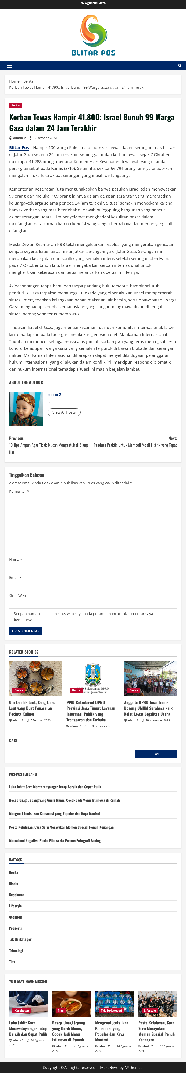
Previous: (48, 445)
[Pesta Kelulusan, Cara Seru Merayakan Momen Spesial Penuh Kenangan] (157, 1003)
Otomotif (15, 917)
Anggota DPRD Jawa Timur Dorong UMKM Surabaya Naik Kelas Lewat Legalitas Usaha (148, 708)
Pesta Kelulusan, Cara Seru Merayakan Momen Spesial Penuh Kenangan (61, 827)
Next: (135, 441)
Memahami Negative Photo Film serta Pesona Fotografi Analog (55, 840)
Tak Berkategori (20, 939)
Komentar (19, 491)
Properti (15, 928)
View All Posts (64, 412)
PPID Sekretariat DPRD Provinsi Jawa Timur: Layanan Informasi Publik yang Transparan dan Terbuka (90, 711)
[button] (9, 65)
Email (15, 577)
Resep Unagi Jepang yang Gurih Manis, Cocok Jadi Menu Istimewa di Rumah (64, 800)
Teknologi (16, 950)
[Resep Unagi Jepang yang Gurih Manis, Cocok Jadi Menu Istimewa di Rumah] (71, 1003)
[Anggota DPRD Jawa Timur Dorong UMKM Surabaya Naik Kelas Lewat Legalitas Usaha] (150, 678)
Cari (13, 740)
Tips (12, 961)
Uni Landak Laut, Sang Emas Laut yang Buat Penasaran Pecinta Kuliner (32, 708)
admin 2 (19, 138)
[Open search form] (179, 65)
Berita (15, 105)
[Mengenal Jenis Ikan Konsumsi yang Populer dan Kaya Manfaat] (114, 1003)
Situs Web (17, 595)
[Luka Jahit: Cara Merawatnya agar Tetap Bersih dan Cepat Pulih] (28, 1003)
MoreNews (109, 1067)
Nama (15, 559)
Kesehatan (16, 894)
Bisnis (13, 883)
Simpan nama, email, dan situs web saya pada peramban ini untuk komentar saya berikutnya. (83, 616)
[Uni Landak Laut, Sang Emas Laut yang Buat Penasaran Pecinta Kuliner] (35, 678)
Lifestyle (15, 906)
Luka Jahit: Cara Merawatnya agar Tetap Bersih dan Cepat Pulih (55, 786)
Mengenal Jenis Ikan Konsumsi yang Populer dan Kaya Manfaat (54, 813)
